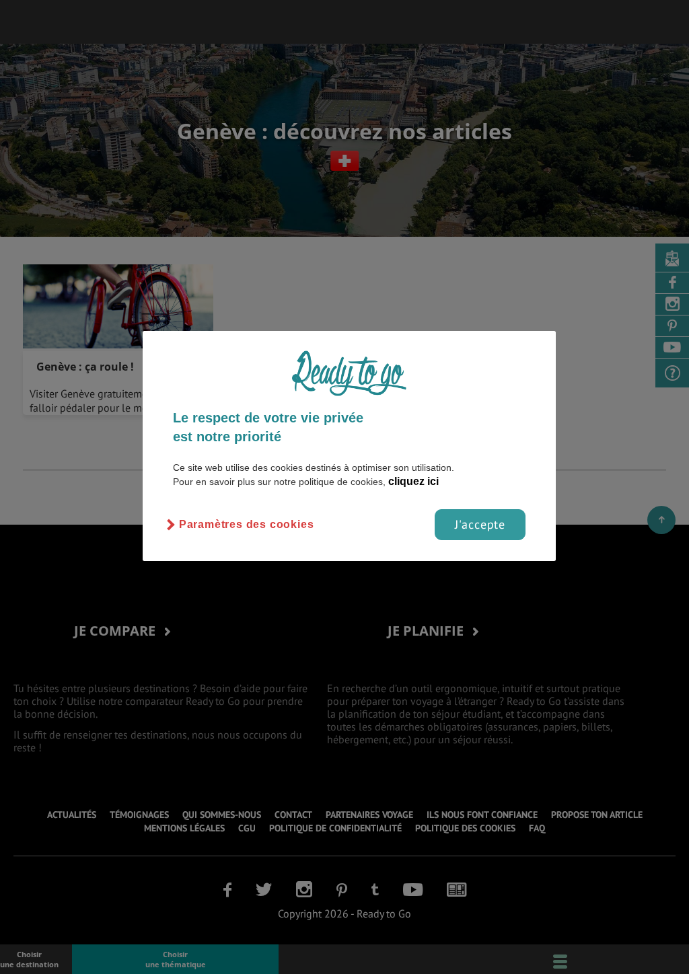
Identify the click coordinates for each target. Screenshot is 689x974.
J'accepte (480, 524)
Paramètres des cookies (246, 524)
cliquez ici (413, 481)
